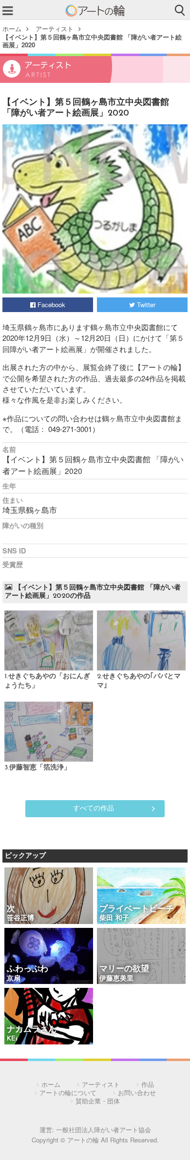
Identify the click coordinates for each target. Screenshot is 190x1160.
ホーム (11, 28)
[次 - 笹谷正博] (48, 896)
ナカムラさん (32, 1029)
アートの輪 (95, 11)
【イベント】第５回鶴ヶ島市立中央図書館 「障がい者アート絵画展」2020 (92, 40)
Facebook (50, 304)
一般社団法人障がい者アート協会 (103, 1129)
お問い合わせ (137, 1092)
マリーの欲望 (124, 969)
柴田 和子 (114, 918)
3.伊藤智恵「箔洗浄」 (37, 767)
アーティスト (55, 28)
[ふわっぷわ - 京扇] (48, 957)
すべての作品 (93, 807)
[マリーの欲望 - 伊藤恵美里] (141, 957)
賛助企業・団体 (98, 1100)
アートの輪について (67, 1092)
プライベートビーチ (136, 909)
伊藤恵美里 (116, 979)
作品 (147, 1084)
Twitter (145, 304)
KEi (12, 1038)
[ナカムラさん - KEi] (48, 1017)
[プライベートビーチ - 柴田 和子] (141, 896)
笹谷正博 (20, 918)
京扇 (13, 979)
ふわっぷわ (27, 969)
